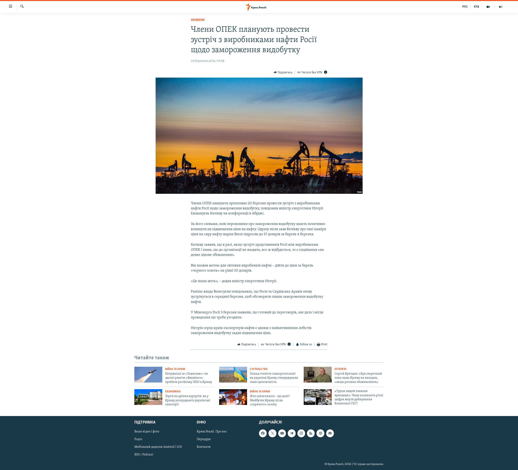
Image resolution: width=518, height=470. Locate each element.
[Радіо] (501, 7)
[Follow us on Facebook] (263, 433)
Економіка (172, 391)
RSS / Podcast (143, 454)
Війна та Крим (175, 369)
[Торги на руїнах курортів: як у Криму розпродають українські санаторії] (148, 397)
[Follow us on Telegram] (291, 433)
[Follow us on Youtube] (282, 433)
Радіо (138, 439)
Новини (198, 20)
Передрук (204, 439)
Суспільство (258, 369)
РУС (465, 6)
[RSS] (311, 433)
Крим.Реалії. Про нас (212, 431)
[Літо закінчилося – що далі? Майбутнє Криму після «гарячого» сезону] (233, 397)
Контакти (204, 447)
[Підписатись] (330, 433)
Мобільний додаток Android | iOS (158, 447)
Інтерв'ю (340, 369)
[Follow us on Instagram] (301, 433)
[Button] (283, 72)
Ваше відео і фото (146, 431)
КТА (476, 6)
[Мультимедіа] (488, 7)
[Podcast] (320, 433)
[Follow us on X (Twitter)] (272, 433)
